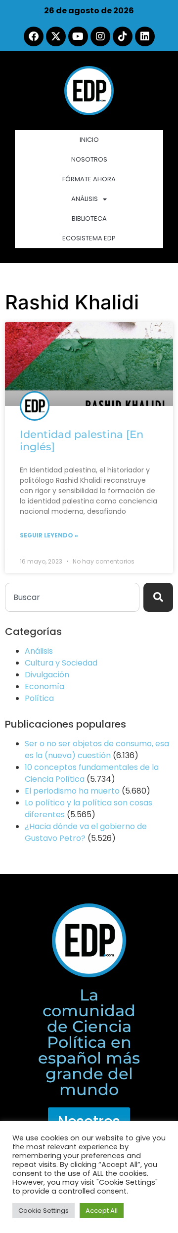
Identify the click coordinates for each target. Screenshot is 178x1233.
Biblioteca (89, 218)
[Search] (158, 597)
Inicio (89, 139)
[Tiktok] (123, 36)
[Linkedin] (145, 36)
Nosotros (89, 159)
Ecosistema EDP (89, 238)
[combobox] (72, 597)
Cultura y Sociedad (61, 662)
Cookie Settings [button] (43, 1210)
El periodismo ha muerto (72, 791)
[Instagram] (100, 36)
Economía (44, 686)
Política (39, 698)
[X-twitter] (56, 36)
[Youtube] (78, 36)
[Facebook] (34, 36)
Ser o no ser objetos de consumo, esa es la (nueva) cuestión (97, 749)
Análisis (84, 198)
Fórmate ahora (89, 179)
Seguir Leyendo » (49, 535)
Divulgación (47, 674)
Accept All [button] (102, 1210)
